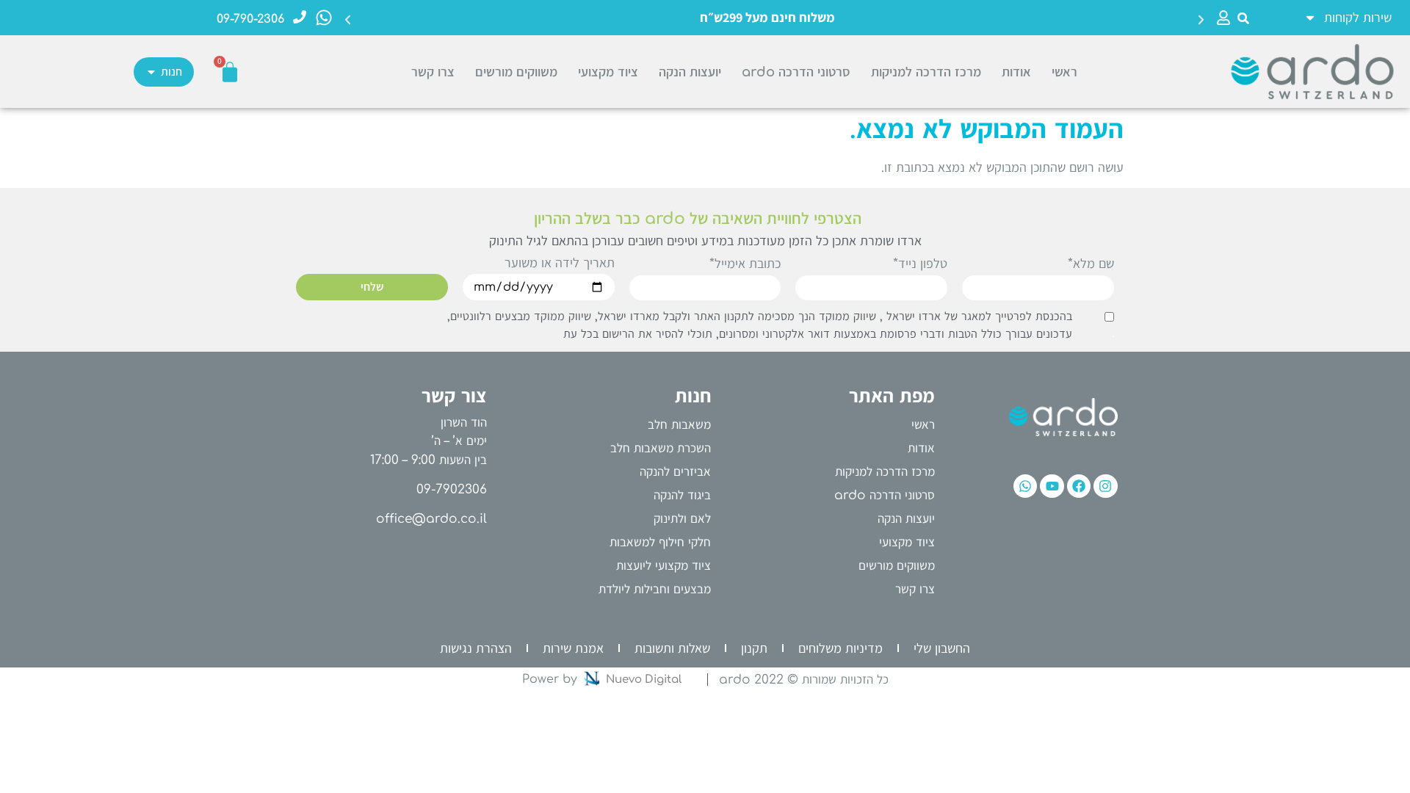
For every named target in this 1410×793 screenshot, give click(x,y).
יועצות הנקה (690, 72)
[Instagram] (1105, 486)
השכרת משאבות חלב (660, 448)
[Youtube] (1051, 486)
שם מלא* (1091, 264)
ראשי (1064, 72)
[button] (1244, 18)
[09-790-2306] (299, 16)
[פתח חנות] (151, 72)
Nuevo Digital (644, 679)
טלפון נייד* (920, 264)
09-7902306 (451, 489)
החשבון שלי (942, 648)
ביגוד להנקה (682, 495)
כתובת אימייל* (745, 264)
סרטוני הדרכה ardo (796, 72)
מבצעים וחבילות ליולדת (655, 589)
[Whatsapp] (1025, 486)
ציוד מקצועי (608, 72)
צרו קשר (433, 72)
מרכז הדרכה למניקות (926, 72)
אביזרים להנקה (675, 472)
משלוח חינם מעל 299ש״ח (767, 17)
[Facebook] (1079, 486)
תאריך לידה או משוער (560, 263)
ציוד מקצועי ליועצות (663, 566)
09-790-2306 (250, 19)
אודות (1016, 72)
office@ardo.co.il (431, 519)
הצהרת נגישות (476, 648)
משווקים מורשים (516, 72)
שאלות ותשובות (672, 648)
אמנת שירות (573, 648)
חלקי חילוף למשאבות (660, 542)
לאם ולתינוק (682, 519)
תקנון (754, 648)
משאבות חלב (679, 425)
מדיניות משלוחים (840, 648)
